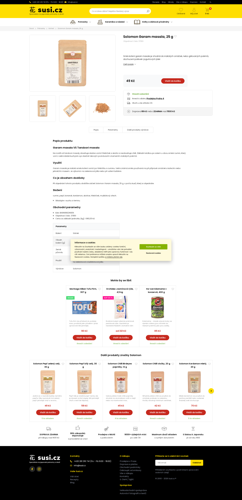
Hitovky (171, 2)
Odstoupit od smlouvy (130, 470)
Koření (51, 28)
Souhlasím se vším (153, 247)
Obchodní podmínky (130, 467)
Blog (163, 2)
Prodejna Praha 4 (155, 98)
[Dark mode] (210, 2)
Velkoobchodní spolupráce (133, 490)
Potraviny (41, 28)
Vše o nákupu (182, 2)
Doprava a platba (128, 464)
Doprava (193, 2)
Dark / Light (128, 479)
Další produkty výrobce (137, 129)
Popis (96, 129)
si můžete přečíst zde (113, 257)
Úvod (31, 28)
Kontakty (124, 476)
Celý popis (128, 64)
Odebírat (197, 462)
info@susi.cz (73, 2)
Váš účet (74, 476)
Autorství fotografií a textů (133, 493)
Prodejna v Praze (128, 461)
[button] (211, 391)
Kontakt (203, 2)
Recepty (156, 2)
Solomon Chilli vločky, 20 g (156, 363)
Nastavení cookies (153, 253)
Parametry (113, 129)
